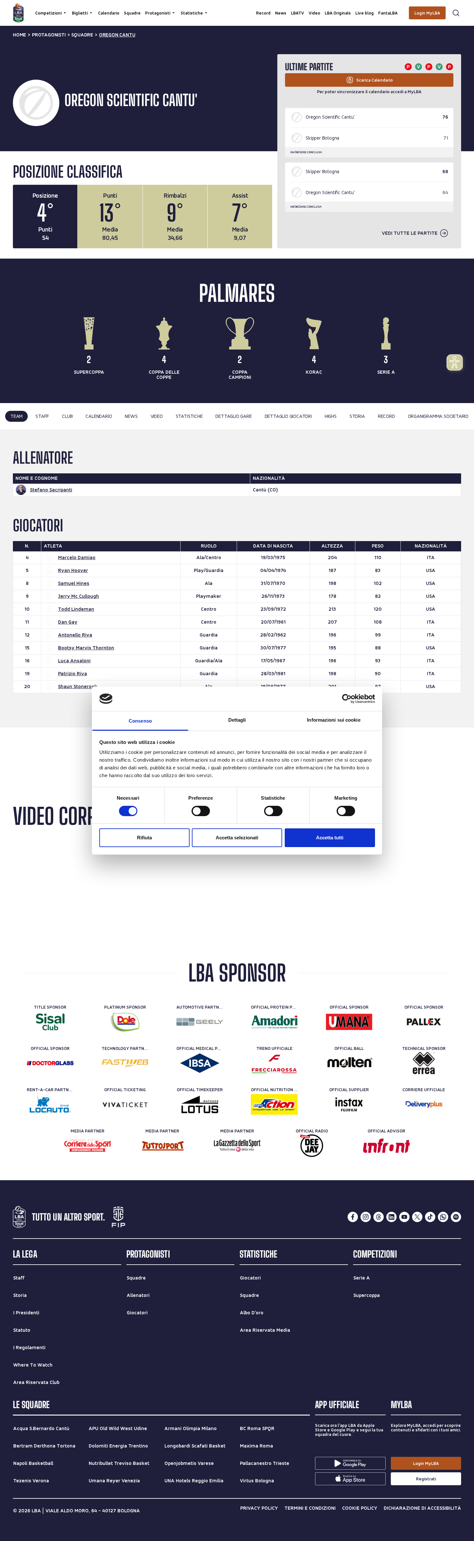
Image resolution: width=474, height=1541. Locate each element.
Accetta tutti (329, 837)
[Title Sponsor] (50, 1022)
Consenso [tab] (140, 721)
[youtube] (404, 1217)
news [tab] (131, 416)
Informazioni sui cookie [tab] (333, 720)
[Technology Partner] (125, 1063)
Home (19, 34)
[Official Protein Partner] (274, 1022)
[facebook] (353, 1217)
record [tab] (386, 416)
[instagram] (365, 1217)
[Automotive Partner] (199, 1022)
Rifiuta (144, 837)
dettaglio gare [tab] (233, 416)
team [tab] (16, 416)
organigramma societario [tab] (438, 416)
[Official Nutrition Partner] (274, 1104)
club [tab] (67, 416)
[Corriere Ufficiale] (423, 1104)
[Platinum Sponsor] (125, 1022)
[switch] (201, 811)
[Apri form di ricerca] (456, 13)
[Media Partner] (87, 1145)
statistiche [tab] (189, 416)
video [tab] (157, 416)
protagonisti (49, 34)
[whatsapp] (443, 1217)
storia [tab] (357, 416)
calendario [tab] (98, 416)
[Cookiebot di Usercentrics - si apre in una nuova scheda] (347, 699)
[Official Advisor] (386, 1145)
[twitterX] (417, 1217)
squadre (82, 34)
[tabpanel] (237, 578)
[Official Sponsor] (349, 1022)
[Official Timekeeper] (199, 1104)
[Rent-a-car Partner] (50, 1104)
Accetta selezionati (237, 837)
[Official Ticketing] (125, 1104)
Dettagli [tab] (237, 720)
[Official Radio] (311, 1145)
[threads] (378, 1217)
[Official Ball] (349, 1063)
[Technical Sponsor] (423, 1063)
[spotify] (456, 1217)
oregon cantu (117, 34)
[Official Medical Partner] (199, 1063)
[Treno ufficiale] (274, 1063)
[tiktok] (430, 1217)
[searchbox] (237, 8)
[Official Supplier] (349, 1104)
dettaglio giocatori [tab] (288, 416)
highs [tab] (331, 416)
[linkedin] (391, 1217)
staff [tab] (42, 416)
